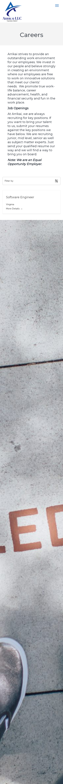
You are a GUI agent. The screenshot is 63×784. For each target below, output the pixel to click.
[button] (31, 181)
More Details (13, 208)
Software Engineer (20, 197)
